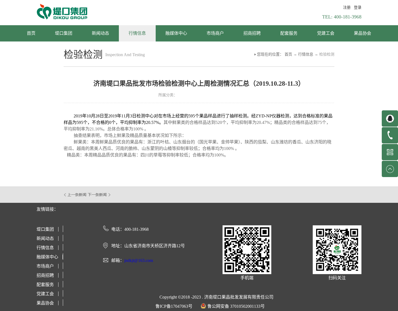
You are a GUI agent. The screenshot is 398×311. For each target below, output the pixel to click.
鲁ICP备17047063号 (174, 306)
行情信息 (305, 54)
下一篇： (99, 194)
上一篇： (75, 194)
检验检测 (326, 54)
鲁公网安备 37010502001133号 (236, 306)
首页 (31, 33)
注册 (347, 7)
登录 (357, 7)
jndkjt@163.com (138, 260)
